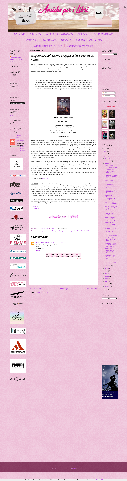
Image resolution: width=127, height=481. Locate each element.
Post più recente (35, 289)
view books (22, 150)
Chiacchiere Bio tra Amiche (80, 46)
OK (102, 480)
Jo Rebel (52, 231)
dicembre (107, 158)
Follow (11, 115)
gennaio (107, 286)
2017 (105, 153)
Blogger (74, 468)
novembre (108, 161)
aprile (106, 278)
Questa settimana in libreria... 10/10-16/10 (111, 234)
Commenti (107, 95)
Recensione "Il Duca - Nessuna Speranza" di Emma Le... (111, 245)
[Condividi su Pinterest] (65, 228)
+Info (97, 480)
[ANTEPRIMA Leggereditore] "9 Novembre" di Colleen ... (110, 251)
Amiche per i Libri (16, 57)
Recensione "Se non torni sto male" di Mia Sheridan (110, 213)
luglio (106, 271)
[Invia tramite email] (58, 228)
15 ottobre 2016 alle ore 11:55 (58, 242)
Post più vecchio (92, 289)
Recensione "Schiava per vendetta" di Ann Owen (111, 191)
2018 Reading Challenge (17, 136)
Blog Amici (35, 34)
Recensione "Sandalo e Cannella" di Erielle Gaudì (111, 257)
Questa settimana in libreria (48, 46)
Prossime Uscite (48, 40)
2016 (105, 156)
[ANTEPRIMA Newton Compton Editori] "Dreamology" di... (110, 224)
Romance (66, 231)
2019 (105, 148)
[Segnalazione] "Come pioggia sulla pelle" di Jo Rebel (111, 208)
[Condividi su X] (62, 228)
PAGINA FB (34, 206)
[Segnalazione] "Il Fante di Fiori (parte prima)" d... (110, 171)
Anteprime (30, 40)
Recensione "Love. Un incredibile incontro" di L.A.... (111, 176)
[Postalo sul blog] (60, 228)
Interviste (82, 34)
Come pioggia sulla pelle (43, 231)
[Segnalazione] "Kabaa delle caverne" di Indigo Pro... (111, 239)
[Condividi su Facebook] (64, 228)
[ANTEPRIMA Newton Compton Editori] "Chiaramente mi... (110, 219)
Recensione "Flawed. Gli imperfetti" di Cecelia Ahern (110, 230)
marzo (107, 281)
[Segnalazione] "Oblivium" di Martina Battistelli (111, 186)
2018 (105, 151)
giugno (107, 273)
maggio (107, 276)
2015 (105, 289)
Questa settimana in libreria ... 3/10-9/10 (110, 261)
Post (105, 92)
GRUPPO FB (35, 208)
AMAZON (45, 178)
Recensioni (66, 40)
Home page (19, 34)
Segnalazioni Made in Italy (89, 40)
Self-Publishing (88, 231)
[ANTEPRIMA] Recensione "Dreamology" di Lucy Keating (110, 198)
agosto (107, 268)
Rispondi (38, 250)
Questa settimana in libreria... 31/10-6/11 (111, 166)
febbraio (107, 284)
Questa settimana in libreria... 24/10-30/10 (111, 181)
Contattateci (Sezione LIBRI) (59, 34)
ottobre (107, 163)
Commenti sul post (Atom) (42, 292)
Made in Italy (59, 231)
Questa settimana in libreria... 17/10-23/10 (111, 203)
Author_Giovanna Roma (42, 242)
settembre (108, 265)
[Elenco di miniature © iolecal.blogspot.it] (111, 108)
